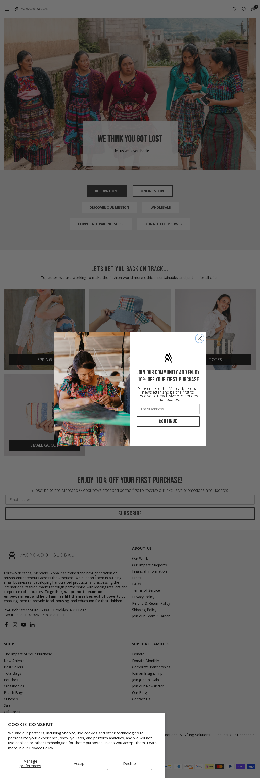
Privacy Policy (41, 747)
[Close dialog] (199, 338)
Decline (129, 763)
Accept (80, 763)
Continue (168, 421)
